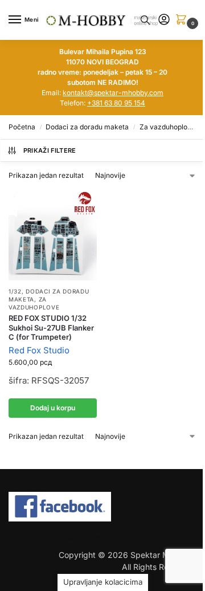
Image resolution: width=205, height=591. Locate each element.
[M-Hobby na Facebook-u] (102, 506)
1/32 (15, 291)
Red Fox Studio (39, 350)
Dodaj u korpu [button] (52, 407)
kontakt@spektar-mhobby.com (113, 92)
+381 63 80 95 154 (116, 103)
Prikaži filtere (49, 150)
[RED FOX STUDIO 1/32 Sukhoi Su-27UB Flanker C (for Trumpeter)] (53, 234)
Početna (22, 127)
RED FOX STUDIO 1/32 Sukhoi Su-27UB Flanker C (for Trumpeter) (51, 327)
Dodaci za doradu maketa (87, 127)
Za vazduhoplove (167, 127)
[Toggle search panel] (145, 20)
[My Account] (164, 20)
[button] (183, 20)
